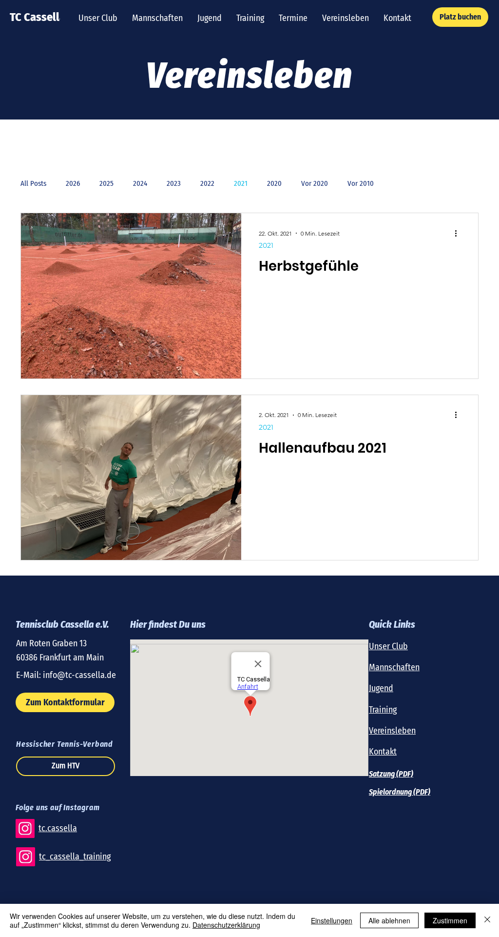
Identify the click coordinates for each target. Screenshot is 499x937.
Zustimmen (450, 920)
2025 (106, 183)
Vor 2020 (314, 183)
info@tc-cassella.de (79, 675)
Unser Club (388, 646)
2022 (207, 183)
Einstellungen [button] (331, 920)
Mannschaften (394, 667)
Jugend (381, 688)
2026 (73, 183)
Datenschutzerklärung (226, 925)
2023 (174, 183)
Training (383, 709)
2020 (274, 183)
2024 (140, 183)
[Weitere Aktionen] (459, 233)
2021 (241, 183)
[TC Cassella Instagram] (25, 828)
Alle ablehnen (389, 920)
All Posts (33, 183)
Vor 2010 (360, 183)
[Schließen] (487, 920)
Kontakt (383, 751)
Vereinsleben (392, 730)
